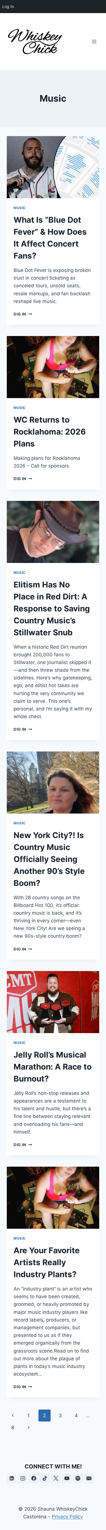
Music (20, 208)
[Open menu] (94, 41)
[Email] (89, 1478)
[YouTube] (67, 1478)
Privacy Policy (67, 1516)
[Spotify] (78, 1478)
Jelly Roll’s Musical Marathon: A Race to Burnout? (53, 1067)
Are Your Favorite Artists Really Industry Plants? (47, 1262)
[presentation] (53, 167)
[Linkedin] (11, 1478)
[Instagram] (22, 1478)
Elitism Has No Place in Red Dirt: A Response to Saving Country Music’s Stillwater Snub (52, 608)
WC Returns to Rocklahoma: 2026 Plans (50, 431)
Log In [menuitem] (8, 6)
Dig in (23, 314)
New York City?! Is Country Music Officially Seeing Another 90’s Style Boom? (49, 859)
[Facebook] (33, 1478)
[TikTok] (44, 1478)
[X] (55, 1478)
